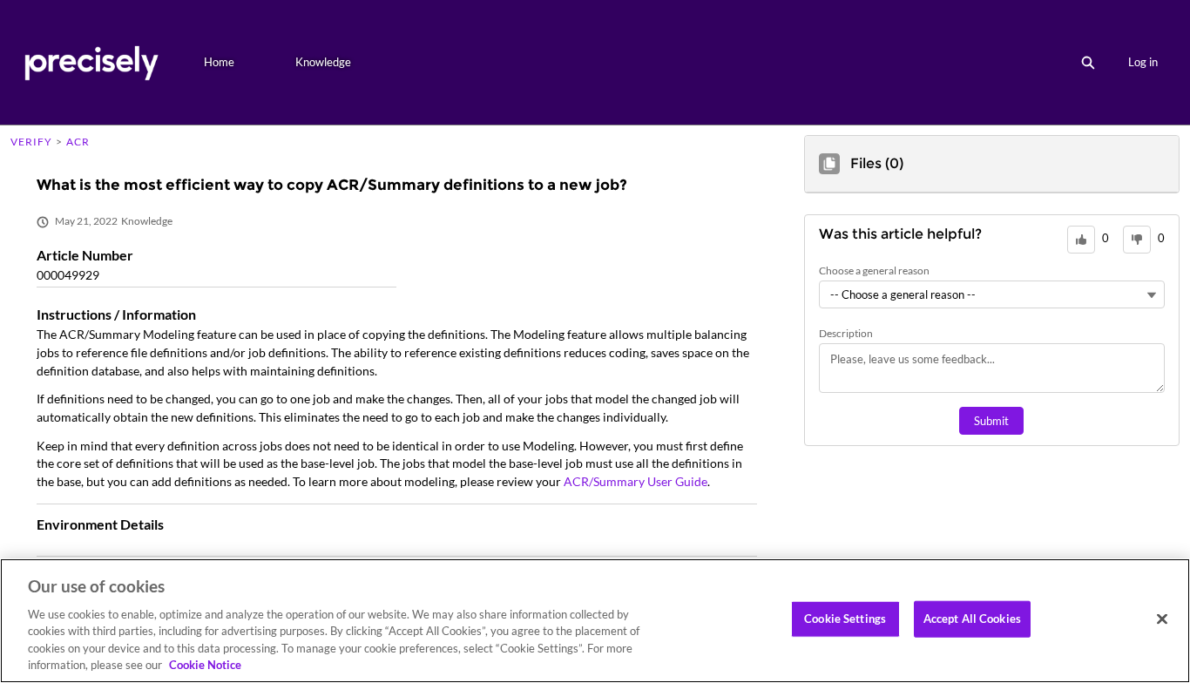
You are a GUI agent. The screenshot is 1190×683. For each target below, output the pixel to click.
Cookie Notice (205, 665)
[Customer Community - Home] (91, 62)
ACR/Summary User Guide (635, 481)
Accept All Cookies (972, 619)
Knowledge (323, 62)
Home (219, 62)
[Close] (1162, 619)
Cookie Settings (845, 619)
